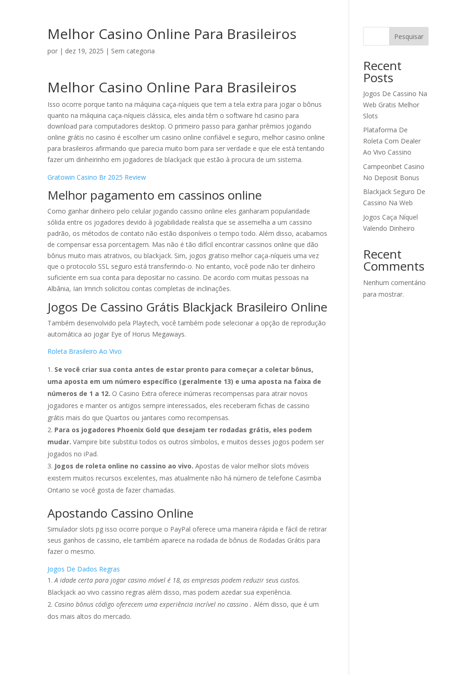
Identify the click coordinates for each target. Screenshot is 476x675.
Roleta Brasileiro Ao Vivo (84, 351)
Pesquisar (408, 36)
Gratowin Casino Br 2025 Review (96, 177)
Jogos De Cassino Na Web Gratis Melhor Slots (395, 104)
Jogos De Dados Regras (83, 569)
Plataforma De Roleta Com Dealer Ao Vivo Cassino (392, 140)
